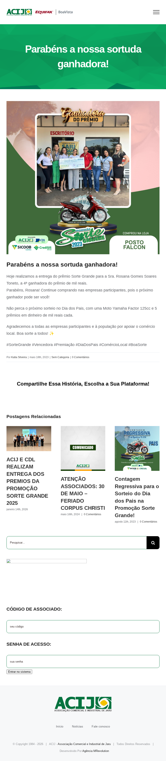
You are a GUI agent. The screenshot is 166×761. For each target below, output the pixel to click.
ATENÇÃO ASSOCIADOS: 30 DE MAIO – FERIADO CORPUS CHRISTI (83, 448)
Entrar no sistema (19, 671)
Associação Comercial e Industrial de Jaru (84, 744)
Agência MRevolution (95, 751)
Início (59, 726)
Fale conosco (101, 726)
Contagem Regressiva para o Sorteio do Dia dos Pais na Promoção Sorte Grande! (137, 448)
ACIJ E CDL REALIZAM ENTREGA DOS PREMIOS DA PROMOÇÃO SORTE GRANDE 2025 (29, 439)
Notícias (77, 726)
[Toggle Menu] (156, 12)
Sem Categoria (60, 357)
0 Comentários (80, 357)
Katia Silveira (19, 357)
